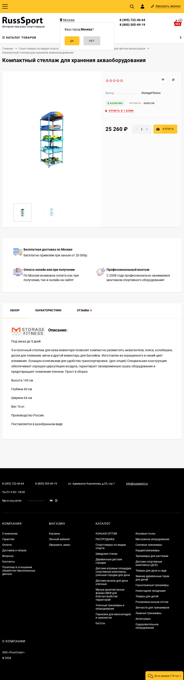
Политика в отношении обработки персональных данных (18, 571)
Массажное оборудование (152, 539)
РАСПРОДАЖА (105, 539)
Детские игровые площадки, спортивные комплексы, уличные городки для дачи (113, 572)
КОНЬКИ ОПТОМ (106, 533)
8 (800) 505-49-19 (132, 24)
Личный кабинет (59, 539)
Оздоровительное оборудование (147, 626)
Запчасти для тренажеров (152, 607)
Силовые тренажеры (149, 544)
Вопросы (7, 556)
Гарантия (8, 539)
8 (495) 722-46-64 (132, 20)
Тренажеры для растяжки (152, 556)
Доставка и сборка (14, 550)
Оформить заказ (59, 544)
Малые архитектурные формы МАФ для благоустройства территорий (110, 594)
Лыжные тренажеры (148, 613)
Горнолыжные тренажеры (152, 585)
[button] (164, 675)
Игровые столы (145, 533)
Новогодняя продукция (151, 590)
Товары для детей (147, 596)
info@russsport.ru (137, 483)
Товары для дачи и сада (151, 570)
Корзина (54, 533)
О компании (10, 533)
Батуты (100, 623)
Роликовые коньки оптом (152, 602)
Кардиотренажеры (148, 550)
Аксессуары (143, 618)
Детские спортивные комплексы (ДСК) (149, 563)
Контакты (8, 561)
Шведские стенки (106, 553)
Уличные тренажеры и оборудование (110, 607)
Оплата (7, 544)
